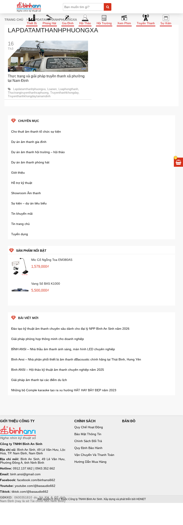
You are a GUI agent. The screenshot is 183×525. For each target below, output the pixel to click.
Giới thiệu (18, 172)
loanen (52, 89)
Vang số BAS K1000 (45, 283)
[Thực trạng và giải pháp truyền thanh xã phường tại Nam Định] (48, 56)
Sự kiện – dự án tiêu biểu (29, 203)
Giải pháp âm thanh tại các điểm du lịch (39, 380)
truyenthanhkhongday (64, 92)
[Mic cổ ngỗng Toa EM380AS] (20, 266)
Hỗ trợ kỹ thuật (21, 183)
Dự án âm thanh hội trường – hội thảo (38, 152)
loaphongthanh (68, 89)
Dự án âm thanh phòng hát (30, 162)
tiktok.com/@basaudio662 (30, 491)
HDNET (141, 499)
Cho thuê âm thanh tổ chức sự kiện (36, 131)
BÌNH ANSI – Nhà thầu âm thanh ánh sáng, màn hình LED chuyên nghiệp (63, 349)
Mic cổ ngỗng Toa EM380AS (51, 259)
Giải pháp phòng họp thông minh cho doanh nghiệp (47, 339)
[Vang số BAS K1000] (20, 290)
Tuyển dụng (19, 234)
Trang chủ (13, 19)
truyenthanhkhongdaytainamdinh (29, 96)
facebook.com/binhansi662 (36, 480)
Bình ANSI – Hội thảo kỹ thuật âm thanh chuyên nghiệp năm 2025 (57, 369)
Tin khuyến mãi (22, 213)
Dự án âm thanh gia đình (28, 142)
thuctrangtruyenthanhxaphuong (28, 92)
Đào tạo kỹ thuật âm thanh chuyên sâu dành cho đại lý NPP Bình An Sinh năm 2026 (70, 328)
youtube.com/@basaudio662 (35, 486)
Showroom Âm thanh (26, 193)
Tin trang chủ (20, 224)
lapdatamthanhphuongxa (29, 89)
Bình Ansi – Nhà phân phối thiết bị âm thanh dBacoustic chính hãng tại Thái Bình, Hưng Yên (76, 359)
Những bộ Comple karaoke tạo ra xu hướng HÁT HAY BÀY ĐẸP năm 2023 (63, 390)
